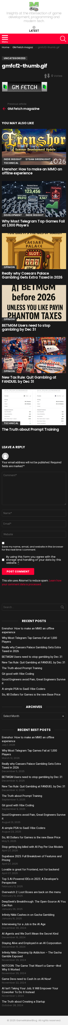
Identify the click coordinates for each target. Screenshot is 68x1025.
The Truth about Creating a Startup (23, 1001)
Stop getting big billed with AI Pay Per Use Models (32, 847)
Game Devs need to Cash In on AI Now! (26, 979)
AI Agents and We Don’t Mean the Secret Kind (30, 933)
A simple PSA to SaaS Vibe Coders (23, 689)
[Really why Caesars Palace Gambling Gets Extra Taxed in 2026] (34, 251)
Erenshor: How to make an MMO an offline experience (32, 171)
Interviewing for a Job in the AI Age (24, 924)
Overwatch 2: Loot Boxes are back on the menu (31, 892)
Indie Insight (13, 159)
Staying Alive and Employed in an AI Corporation (31, 943)
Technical (11, 163)
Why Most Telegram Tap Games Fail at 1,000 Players (33, 223)
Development (13, 215)
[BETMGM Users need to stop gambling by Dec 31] (34, 303)
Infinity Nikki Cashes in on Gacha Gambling (28, 914)
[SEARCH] (63, 39)
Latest (34, 30)
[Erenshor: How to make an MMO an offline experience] (34, 147)
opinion (9, 267)
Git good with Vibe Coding (18, 673)
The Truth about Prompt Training (30, 429)
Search (62, 608)
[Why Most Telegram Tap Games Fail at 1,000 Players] (34, 199)
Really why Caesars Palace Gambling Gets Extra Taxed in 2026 (32, 275)
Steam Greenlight (38, 159)
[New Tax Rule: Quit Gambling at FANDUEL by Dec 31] (34, 355)
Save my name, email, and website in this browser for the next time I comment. (32, 548)
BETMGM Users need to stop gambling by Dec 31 (26, 327)
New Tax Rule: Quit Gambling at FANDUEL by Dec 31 (29, 379)
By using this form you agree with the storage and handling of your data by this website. (33, 559)
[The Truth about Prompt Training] (34, 407)
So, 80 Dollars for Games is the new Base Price (31, 694)
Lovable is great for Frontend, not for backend (30, 869)
